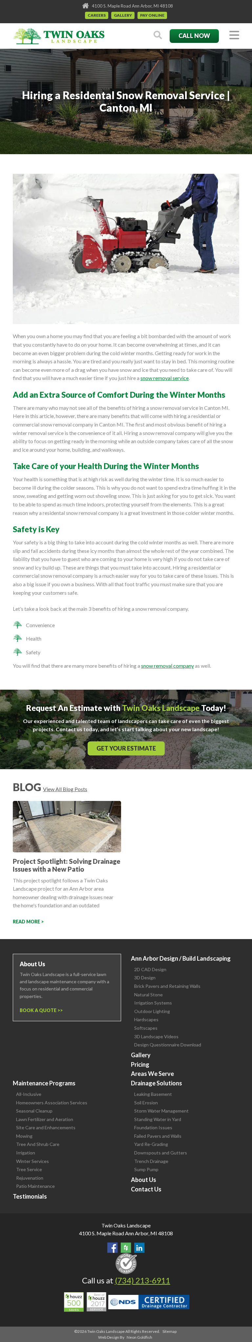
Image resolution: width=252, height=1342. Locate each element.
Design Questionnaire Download (167, 1044)
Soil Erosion (146, 1102)
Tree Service (29, 1169)
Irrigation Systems (153, 1003)
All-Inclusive (28, 1094)
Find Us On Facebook (112, 1247)
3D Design (145, 977)
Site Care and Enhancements (45, 1127)
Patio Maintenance (35, 1186)
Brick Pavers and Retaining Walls (167, 986)
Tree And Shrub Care (37, 1144)
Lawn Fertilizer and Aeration (44, 1119)
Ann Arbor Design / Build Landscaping (181, 958)
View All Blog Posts (65, 789)
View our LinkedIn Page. (139, 1247)
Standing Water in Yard (157, 1119)
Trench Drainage (151, 1161)
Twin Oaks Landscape (126, 1225)
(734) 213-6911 (142, 1280)
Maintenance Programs (44, 1083)
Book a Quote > (40, 1010)
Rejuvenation (29, 1178)
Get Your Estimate (126, 748)
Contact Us (146, 1189)
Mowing (24, 1136)
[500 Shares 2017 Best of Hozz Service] (85, 1302)
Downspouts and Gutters (160, 1152)
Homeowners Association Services (51, 1102)
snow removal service (164, 378)
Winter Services (32, 1161)
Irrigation (25, 1152)
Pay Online (152, 15)
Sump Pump (146, 1169)
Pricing (140, 1064)
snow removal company (167, 665)
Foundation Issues (153, 1127)
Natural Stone (148, 994)
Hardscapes (146, 1019)
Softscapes (146, 1028)
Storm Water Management (161, 1111)
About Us (143, 1179)
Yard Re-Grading (151, 1144)
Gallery (123, 15)
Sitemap (169, 1331)
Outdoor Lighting (152, 1011)
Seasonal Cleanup (34, 1111)
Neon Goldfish (139, 1337)
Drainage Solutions (156, 1083)
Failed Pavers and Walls (157, 1136)
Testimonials (30, 1196)
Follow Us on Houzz (126, 1247)
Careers (97, 15)
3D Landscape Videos (156, 1036)
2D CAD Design (150, 969)
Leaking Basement (153, 1094)
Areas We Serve (152, 1073)
